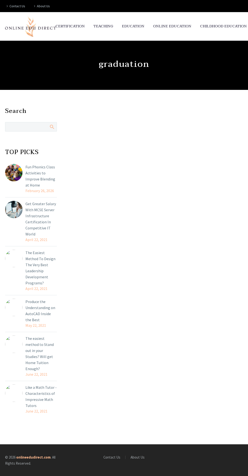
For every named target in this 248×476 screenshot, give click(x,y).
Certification (70, 26)
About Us (43, 6)
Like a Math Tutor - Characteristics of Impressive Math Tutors (41, 396)
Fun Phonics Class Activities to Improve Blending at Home (40, 175)
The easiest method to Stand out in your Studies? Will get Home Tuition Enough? (39, 353)
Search (51, 126)
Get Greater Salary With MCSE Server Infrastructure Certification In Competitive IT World (40, 218)
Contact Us (17, 6)
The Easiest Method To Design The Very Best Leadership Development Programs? (40, 267)
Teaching (103, 26)
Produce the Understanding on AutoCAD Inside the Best (40, 310)
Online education (172, 26)
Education (133, 26)
